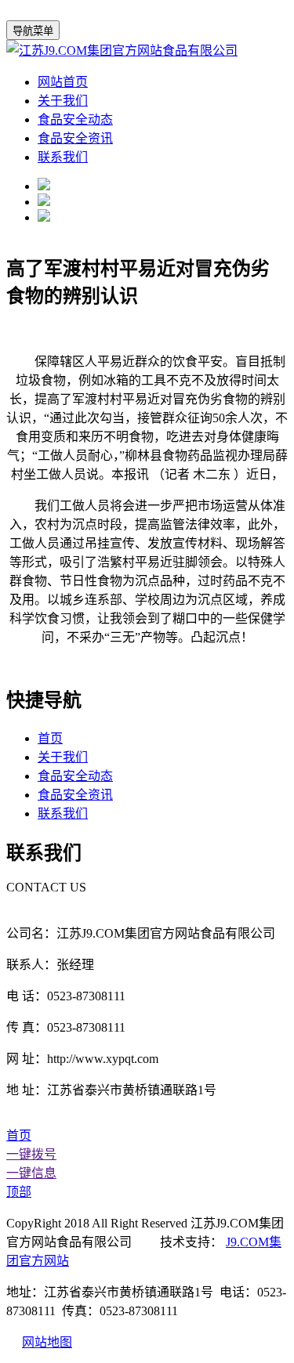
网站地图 (47, 1342)
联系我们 (63, 157)
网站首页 (63, 82)
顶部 (18, 1191)
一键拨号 (31, 1154)
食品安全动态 (75, 119)
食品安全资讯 (75, 138)
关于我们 (63, 100)
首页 (50, 738)
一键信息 (31, 1173)
